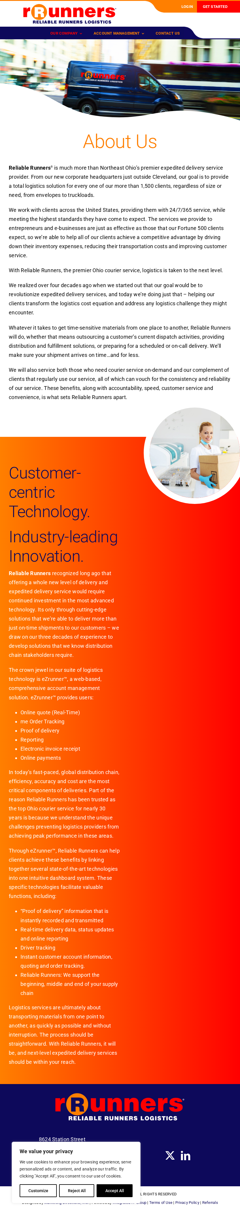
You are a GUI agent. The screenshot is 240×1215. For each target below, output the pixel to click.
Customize (38, 1190)
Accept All (114, 1190)
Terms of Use (160, 1202)
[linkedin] (185, 1155)
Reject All (77, 1190)
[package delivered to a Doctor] (70, 6)
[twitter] (170, 1155)
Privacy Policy (187, 1202)
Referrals (210, 1202)
